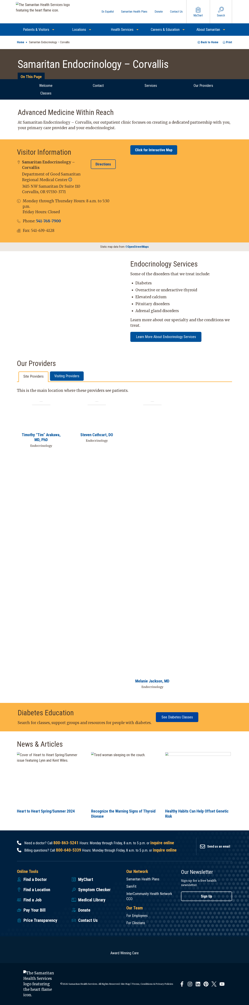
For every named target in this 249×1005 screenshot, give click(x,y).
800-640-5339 (68, 850)
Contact (98, 85)
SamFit (131, 886)
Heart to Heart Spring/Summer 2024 (46, 811)
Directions (103, 164)
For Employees (137, 915)
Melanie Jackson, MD (152, 681)
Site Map (125, 984)
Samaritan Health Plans (142, 879)
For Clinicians (135, 923)
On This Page (31, 76)
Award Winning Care (124, 953)
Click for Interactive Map (153, 150)
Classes (45, 93)
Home (20, 42)
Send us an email (218, 846)
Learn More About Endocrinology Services (166, 337)
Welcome (45, 85)
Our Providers (203, 85)
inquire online (162, 842)
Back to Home (209, 42)
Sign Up (206, 896)
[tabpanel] (124, 541)
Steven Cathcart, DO (96, 435)
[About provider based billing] (70, 180)
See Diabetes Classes (177, 717)
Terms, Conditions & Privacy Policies (152, 984)
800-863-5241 (66, 842)
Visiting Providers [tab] (66, 376)
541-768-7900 (48, 221)
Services (151, 85)
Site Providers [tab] (33, 376)
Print (229, 42)
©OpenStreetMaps (137, 246)
